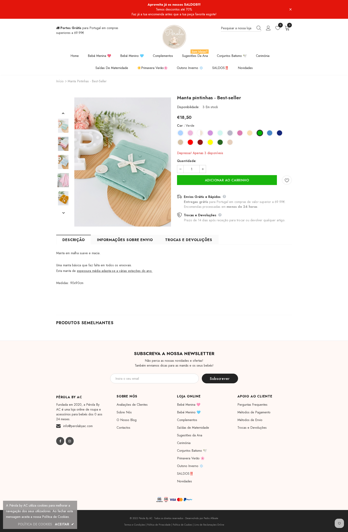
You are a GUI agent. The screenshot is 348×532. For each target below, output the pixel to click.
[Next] (63, 212)
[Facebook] (60, 441)
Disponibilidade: (188, 107)
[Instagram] (70, 441)
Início (60, 81)
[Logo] (174, 37)
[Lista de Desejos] (287, 180)
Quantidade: (186, 161)
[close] (290, 9)
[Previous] (63, 113)
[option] (122, 162)
